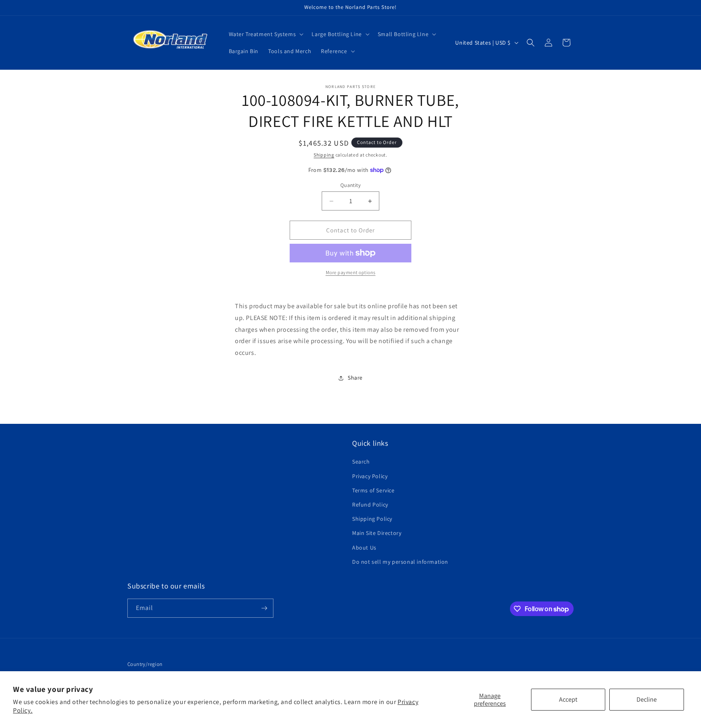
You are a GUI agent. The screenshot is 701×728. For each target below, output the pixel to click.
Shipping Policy (372, 518)
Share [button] (355, 377)
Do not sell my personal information (400, 561)
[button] (265, 34)
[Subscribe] (264, 608)
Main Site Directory (376, 533)
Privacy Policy (369, 476)
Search (361, 461)
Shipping (324, 155)
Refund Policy (370, 504)
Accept (568, 699)
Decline (646, 699)
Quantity (350, 185)
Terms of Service (373, 490)
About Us (364, 547)
